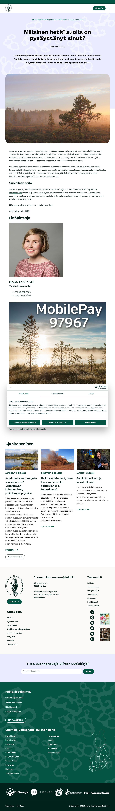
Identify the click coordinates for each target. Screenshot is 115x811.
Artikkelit (10, 473)
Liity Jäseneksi (15, 720)
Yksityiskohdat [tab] (57, 394)
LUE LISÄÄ (9, 550)
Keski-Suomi (10, 752)
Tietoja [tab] (91, 394)
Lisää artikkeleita (15, 557)
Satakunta (9, 765)
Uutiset (80, 473)
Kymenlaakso (53, 736)
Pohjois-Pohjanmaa (13, 757)
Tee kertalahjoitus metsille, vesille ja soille (27, 429)
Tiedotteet (46, 473)
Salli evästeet (90, 423)
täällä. (27, 211)
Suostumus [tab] (23, 394)
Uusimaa (8, 769)
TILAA (88, 671)
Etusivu (33, 19)
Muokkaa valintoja (56, 423)
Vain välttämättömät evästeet (24, 423)
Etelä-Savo (9, 744)
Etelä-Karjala (10, 740)
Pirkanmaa (52, 744)
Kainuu (8, 748)
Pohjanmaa (52, 748)
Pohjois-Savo (10, 761)
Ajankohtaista (43, 19)
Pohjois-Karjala (54, 752)
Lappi (50, 740)
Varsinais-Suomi (12, 773)
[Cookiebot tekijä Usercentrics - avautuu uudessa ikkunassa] (96, 387)
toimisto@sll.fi (39, 597)
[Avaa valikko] (108, 8)
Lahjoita (99, 8)
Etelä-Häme (10, 736)
